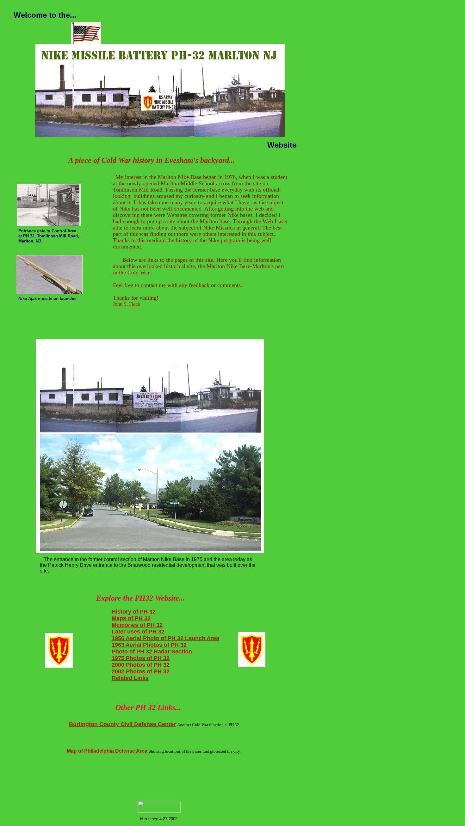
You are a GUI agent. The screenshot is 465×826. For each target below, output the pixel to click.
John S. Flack (126, 304)
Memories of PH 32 (137, 625)
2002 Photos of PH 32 (141, 671)
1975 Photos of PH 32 (141, 658)
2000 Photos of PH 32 (141, 665)
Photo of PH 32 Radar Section (152, 651)
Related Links (130, 678)
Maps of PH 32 (131, 618)
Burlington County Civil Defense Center (122, 724)
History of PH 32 (134, 612)
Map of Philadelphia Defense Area (107, 751)
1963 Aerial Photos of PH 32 (149, 645)
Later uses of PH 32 (138, 631)
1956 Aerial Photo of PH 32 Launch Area (165, 638)
